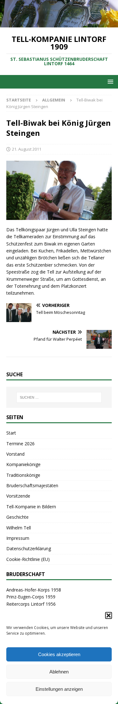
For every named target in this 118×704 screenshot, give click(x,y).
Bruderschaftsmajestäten (32, 485)
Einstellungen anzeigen (59, 689)
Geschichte (17, 517)
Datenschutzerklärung (28, 548)
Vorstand (15, 454)
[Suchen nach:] (59, 397)
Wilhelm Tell (18, 528)
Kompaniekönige (23, 464)
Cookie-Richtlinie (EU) (28, 559)
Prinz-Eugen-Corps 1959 (30, 597)
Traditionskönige (23, 475)
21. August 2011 (26, 149)
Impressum (17, 538)
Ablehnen (59, 671)
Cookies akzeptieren (59, 654)
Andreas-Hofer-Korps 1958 (33, 590)
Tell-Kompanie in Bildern (31, 507)
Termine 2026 (20, 444)
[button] (108, 615)
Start (11, 433)
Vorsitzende (18, 496)
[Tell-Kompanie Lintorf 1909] (59, 23)
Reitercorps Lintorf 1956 (31, 604)
